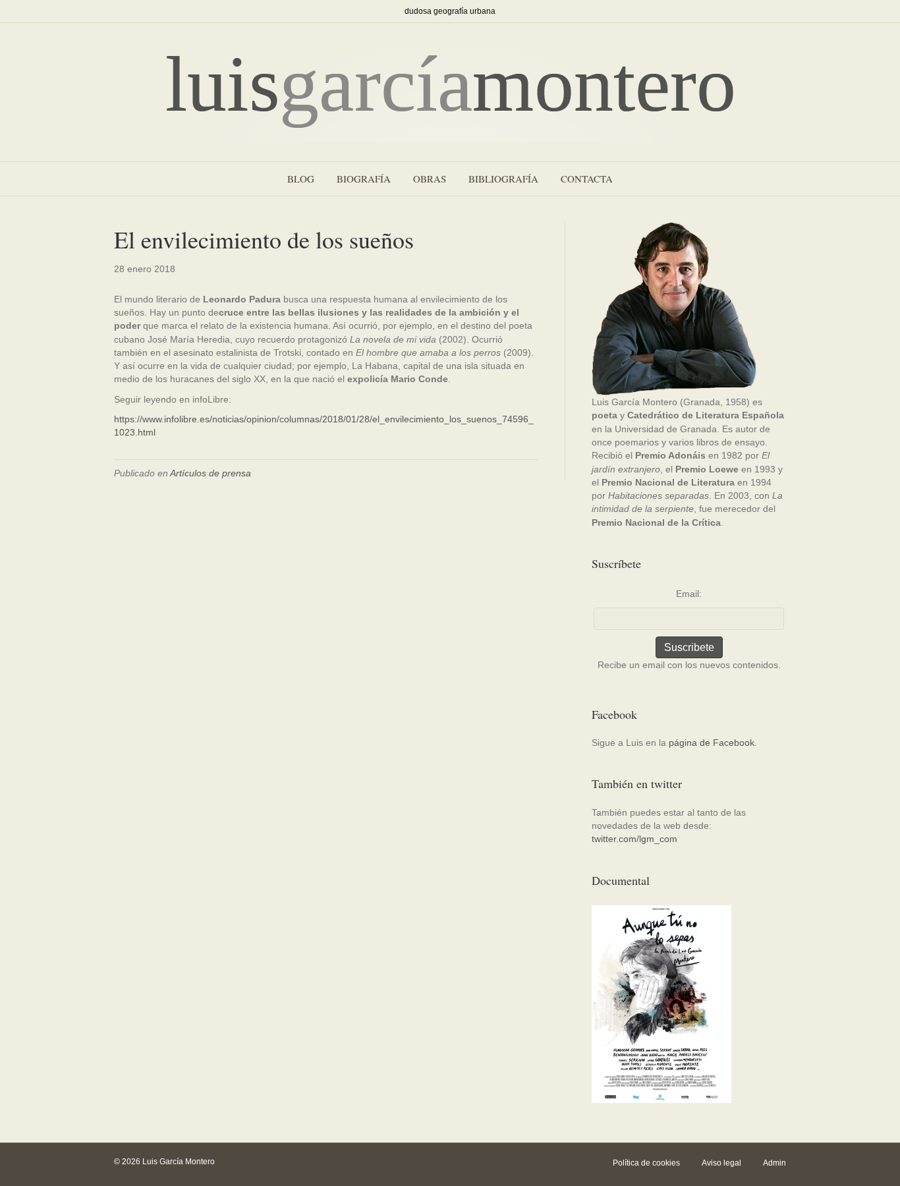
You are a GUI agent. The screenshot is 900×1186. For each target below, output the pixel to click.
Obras (429, 178)
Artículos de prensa (210, 473)
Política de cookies (646, 1163)
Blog (300, 178)
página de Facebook (711, 742)
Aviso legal (721, 1163)
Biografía (364, 178)
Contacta (587, 178)
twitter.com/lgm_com (634, 838)
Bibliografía (503, 178)
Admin (774, 1163)
